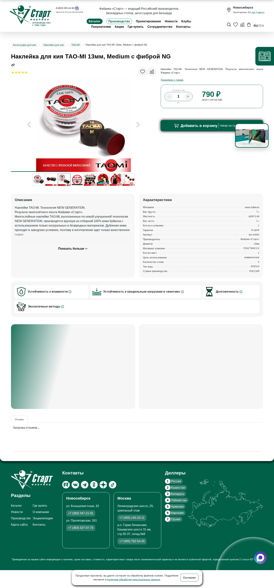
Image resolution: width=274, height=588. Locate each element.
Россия (174, 481)
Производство (119, 21)
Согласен (189, 577)
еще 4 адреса (257, 12)
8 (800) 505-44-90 (65, 8)
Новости (171, 21)
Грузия (173, 519)
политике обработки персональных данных (133, 579)
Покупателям (101, 26)
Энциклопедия (43, 518)
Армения (175, 506)
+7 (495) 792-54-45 (132, 541)
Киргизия (175, 512)
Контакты (183, 26)
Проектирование (148, 21)
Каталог (94, 21)
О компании (41, 512)
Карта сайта (19, 524)
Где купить (136, 26)
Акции (119, 26)
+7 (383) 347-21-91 (80, 513)
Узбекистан (177, 500)
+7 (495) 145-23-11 (131, 517)
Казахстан (176, 487)
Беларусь (175, 493)
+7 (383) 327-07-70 (80, 527)
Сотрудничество (159, 26)
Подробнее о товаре (172, 80)
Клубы (186, 21)
